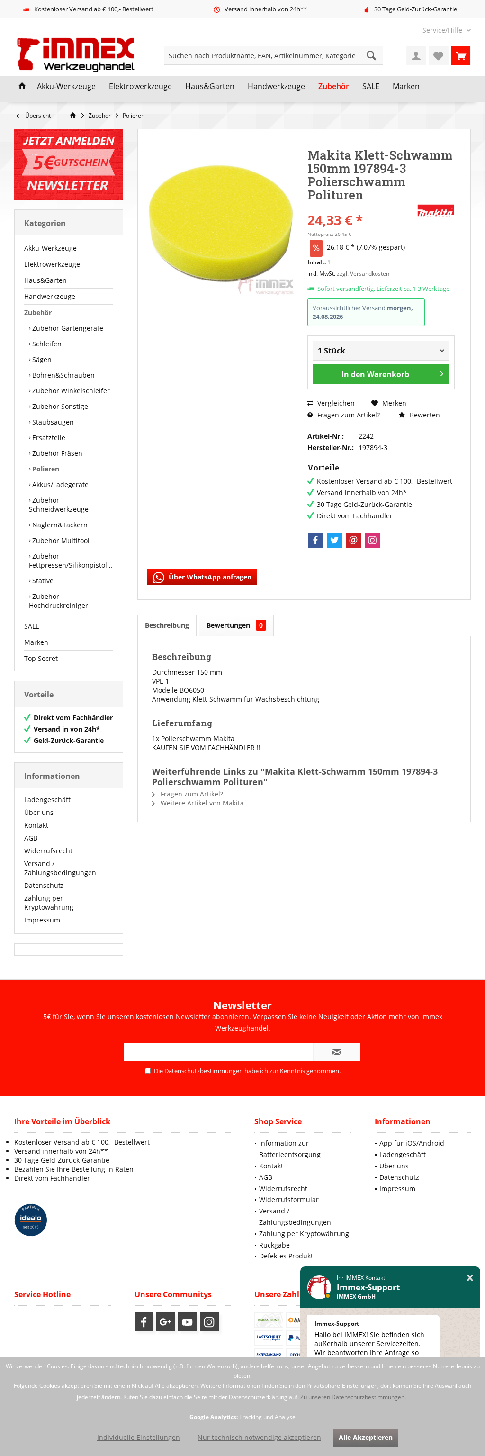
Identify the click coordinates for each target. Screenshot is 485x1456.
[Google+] (165, 1321)
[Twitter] (334, 540)
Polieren (44, 468)
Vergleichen (335, 402)
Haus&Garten (45, 280)
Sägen (41, 359)
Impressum (42, 919)
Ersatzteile (47, 437)
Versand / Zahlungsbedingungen (60, 868)
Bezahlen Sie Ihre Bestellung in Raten (74, 1169)
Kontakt (36, 825)
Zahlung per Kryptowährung (48, 903)
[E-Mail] (353, 540)
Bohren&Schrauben (62, 375)
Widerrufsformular (289, 1199)
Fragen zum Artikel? (347, 414)
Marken (36, 642)
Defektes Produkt (286, 1255)
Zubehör (38, 312)
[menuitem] (443, 30)
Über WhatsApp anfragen (209, 576)
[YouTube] (187, 1321)
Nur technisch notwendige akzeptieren (259, 1437)
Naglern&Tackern (59, 524)
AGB (30, 837)
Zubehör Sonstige (59, 406)
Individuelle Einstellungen (138, 1437)
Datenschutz (44, 885)
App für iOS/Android (411, 1143)
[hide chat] (470, 1278)
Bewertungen (235, 625)
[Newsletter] (68, 164)
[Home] (22, 87)
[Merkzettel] (439, 55)
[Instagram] (372, 540)
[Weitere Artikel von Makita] (436, 210)
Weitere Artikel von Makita (201, 802)
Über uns (39, 812)
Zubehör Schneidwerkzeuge (59, 505)
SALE (31, 626)
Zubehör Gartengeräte (66, 328)
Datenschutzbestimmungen (203, 1071)
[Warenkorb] (461, 55)
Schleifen (46, 343)
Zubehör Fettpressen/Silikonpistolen (71, 561)
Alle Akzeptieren (366, 1437)
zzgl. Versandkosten (363, 274)
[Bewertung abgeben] (360, 207)
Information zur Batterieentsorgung (290, 1149)
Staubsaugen (52, 421)
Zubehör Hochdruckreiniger (58, 601)
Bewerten (424, 414)
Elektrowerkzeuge (52, 264)
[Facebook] (315, 540)
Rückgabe (274, 1244)
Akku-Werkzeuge (50, 248)
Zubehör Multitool (60, 540)
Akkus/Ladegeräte (59, 484)
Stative (42, 580)
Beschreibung (167, 625)
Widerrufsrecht (48, 850)
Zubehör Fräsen (56, 453)
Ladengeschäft (47, 799)
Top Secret (41, 658)
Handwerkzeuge (49, 296)
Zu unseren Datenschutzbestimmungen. (353, 1397)
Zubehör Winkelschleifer (70, 390)
